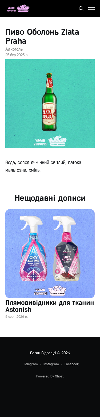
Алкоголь (14, 49)
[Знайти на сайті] (81, 8)
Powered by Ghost (50, 376)
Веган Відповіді (43, 353)
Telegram (31, 364)
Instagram (51, 364)
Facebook (72, 364)
